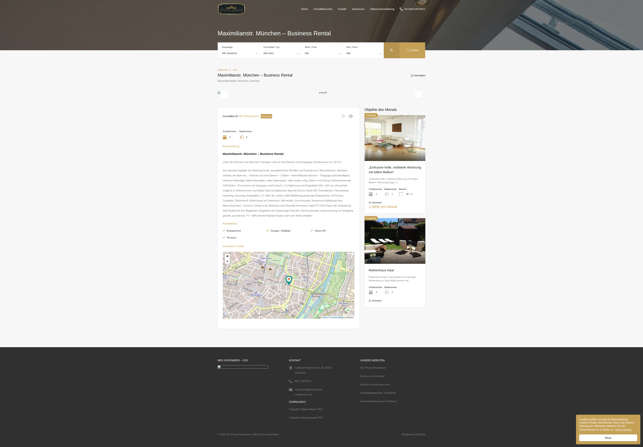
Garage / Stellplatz (281, 230)
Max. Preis (352, 47)
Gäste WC (320, 230)
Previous (224, 93)
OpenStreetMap (337, 317)
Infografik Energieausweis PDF (306, 417)
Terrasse (231, 237)
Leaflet (324, 317)
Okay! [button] (608, 437)
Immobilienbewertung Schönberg (378, 401)
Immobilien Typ (271, 47)
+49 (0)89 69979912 (414, 9)
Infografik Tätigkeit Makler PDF (306, 409)
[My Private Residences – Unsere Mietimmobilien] (231, 13)
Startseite (223, 69)
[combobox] (238, 54)
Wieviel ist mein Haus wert (374, 384)
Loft (235, 69)
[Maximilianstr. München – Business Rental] (288, 280)
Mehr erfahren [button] (623, 429)
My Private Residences (373, 367)
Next (418, 93)
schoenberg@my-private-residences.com (309, 392)
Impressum (358, 9)
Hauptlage (227, 47)
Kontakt (342, 9)
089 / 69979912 (303, 381)
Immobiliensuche (323, 9)
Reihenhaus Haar (381, 270)
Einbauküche (234, 230)
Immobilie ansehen (395, 151)
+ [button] (227, 256)
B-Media (420, 434)
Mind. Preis (311, 47)
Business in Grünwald (372, 376)
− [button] (227, 261)
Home (304, 9)
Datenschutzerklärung (382, 9)
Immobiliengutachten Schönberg (378, 392)
